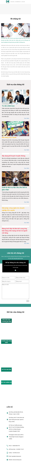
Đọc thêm (26, 118)
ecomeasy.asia (4, 465)
